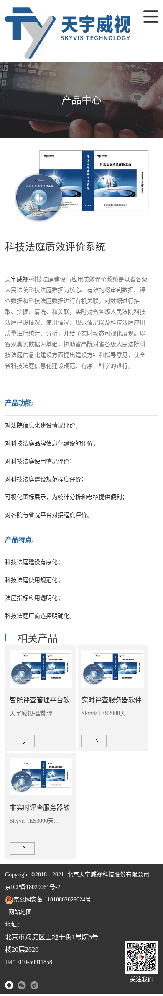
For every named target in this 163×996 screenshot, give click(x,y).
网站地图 (18, 912)
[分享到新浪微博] (34, 985)
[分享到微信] (22, 985)
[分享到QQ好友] (9, 985)
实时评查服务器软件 (112, 700)
